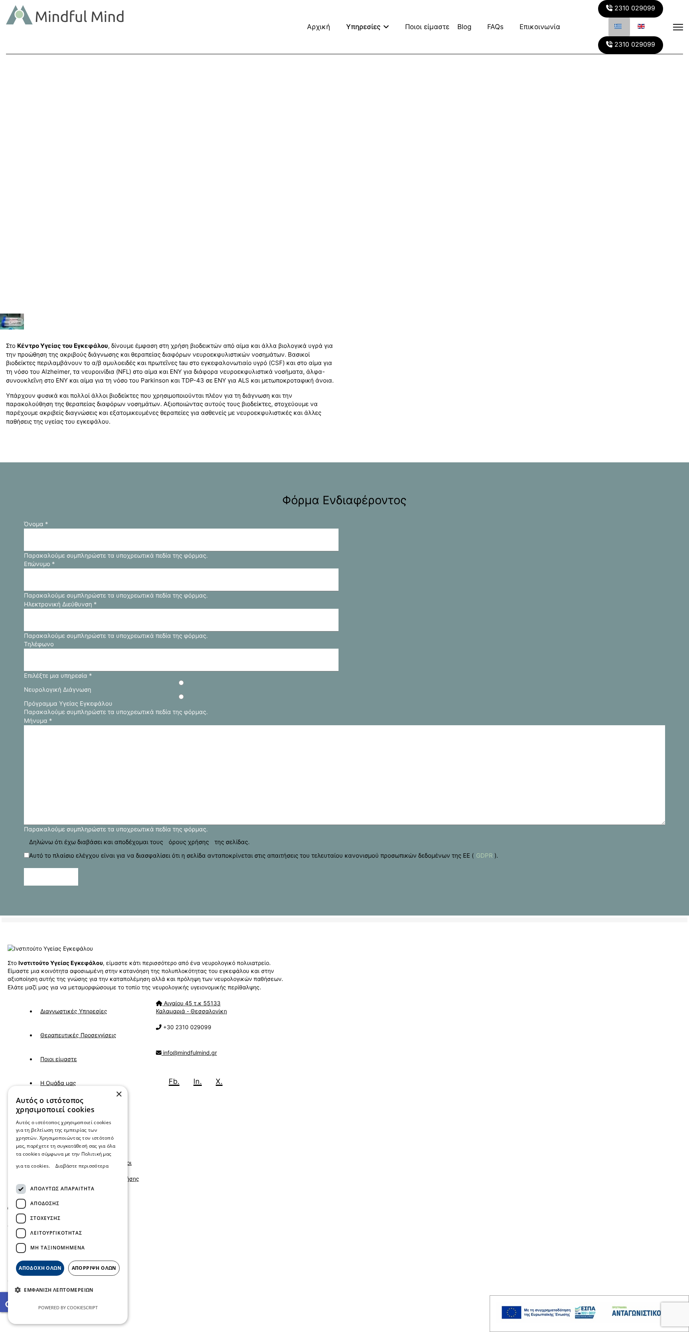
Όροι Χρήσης (129, 1170)
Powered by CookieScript (68, 1307)
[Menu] (678, 27)
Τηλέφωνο (39, 644)
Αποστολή (53, 877)
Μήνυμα (38, 720)
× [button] (119, 1094)
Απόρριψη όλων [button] (94, 1268)
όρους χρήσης (189, 842)
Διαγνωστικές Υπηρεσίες (73, 1011)
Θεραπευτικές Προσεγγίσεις (78, 1035)
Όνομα (36, 524)
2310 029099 (633, 8)
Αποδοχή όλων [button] (40, 1268)
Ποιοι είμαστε (427, 27)
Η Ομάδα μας (58, 1082)
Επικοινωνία (540, 27)
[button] (57, 1289)
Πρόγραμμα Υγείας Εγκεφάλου (68, 703)
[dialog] (68, 1205)
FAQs (495, 27)
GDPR (484, 855)
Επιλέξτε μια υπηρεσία (58, 675)
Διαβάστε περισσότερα (81, 1165)
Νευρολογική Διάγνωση (57, 689)
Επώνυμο (39, 564)
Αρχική (318, 27)
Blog (464, 27)
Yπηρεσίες (363, 27)
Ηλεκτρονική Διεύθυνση (60, 604)
